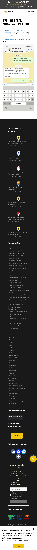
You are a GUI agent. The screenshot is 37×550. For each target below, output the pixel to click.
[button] (34, 529)
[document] (18, 275)
